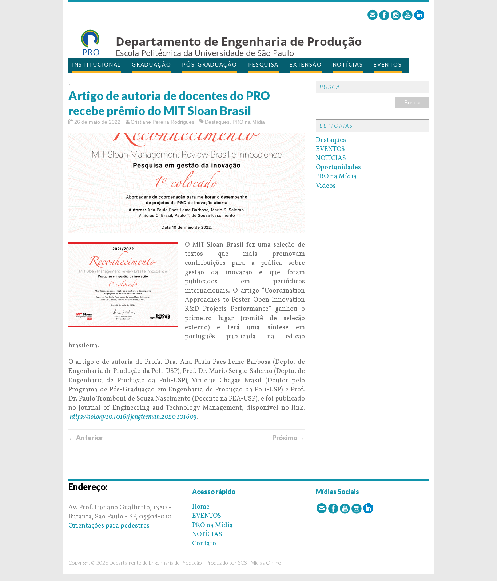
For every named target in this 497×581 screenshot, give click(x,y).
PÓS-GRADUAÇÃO (209, 64)
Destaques (217, 122)
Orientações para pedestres (109, 525)
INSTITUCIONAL (96, 64)
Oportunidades (338, 167)
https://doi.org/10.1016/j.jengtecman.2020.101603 (133, 417)
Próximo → (288, 438)
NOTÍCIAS (348, 64)
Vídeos (326, 186)
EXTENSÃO (306, 64)
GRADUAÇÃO (151, 64)
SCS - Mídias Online (259, 563)
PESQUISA (263, 64)
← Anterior (85, 438)
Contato (204, 543)
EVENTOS (388, 64)
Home (201, 507)
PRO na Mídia (248, 122)
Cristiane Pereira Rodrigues (162, 122)
